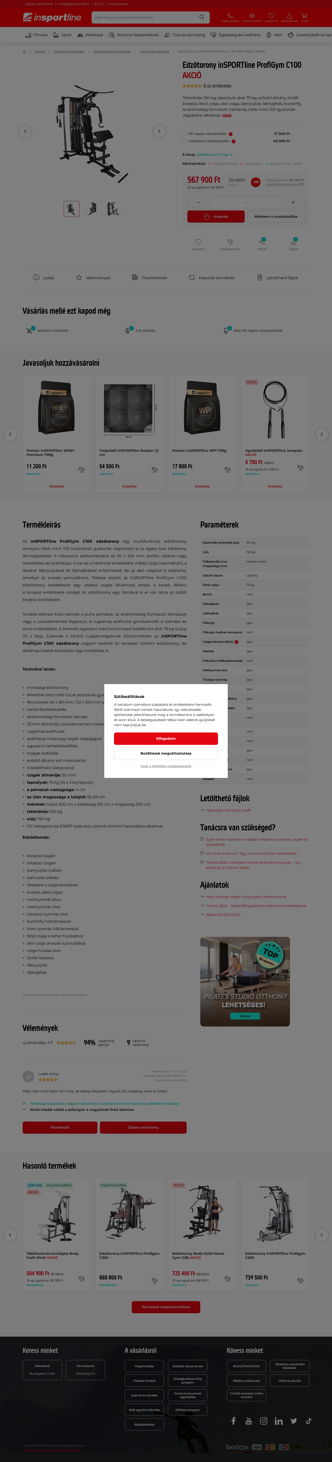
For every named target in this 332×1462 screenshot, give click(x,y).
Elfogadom (166, 738)
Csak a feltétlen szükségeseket (166, 766)
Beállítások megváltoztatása (166, 753)
